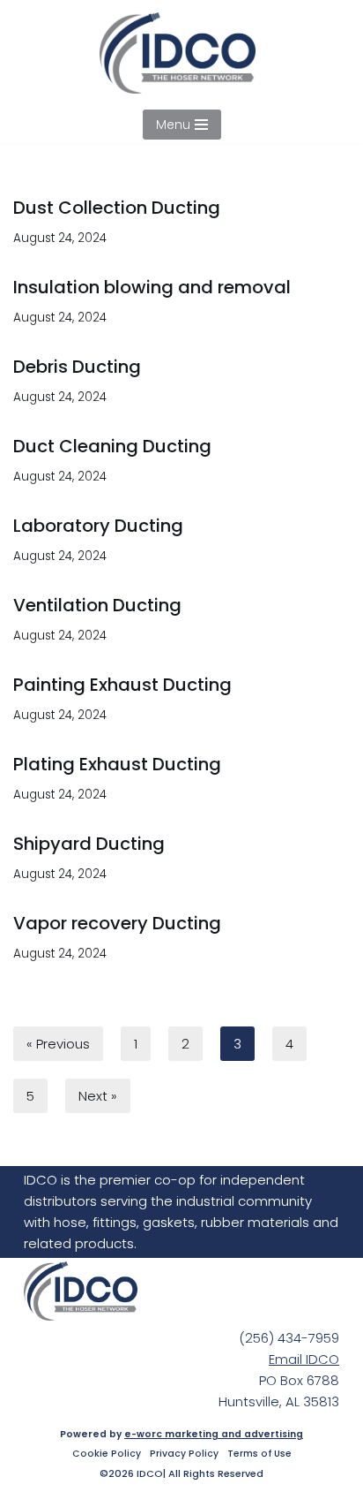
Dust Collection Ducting (116, 207)
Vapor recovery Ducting (117, 923)
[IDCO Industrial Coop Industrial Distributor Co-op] (182, 53)
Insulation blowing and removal (152, 287)
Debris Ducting (77, 366)
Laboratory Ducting (98, 525)
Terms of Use (259, 1454)
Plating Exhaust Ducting (117, 764)
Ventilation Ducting (97, 605)
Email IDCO (304, 1359)
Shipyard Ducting (89, 843)
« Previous (58, 1043)
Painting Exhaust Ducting (122, 684)
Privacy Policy (184, 1454)
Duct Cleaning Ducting (112, 446)
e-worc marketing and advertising (213, 1434)
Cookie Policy (106, 1454)
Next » (97, 1096)
